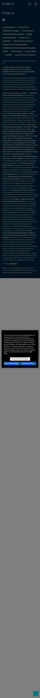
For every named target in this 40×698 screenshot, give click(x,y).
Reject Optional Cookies (12, 363)
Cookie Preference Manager (20, 359)
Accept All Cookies (28, 363)
